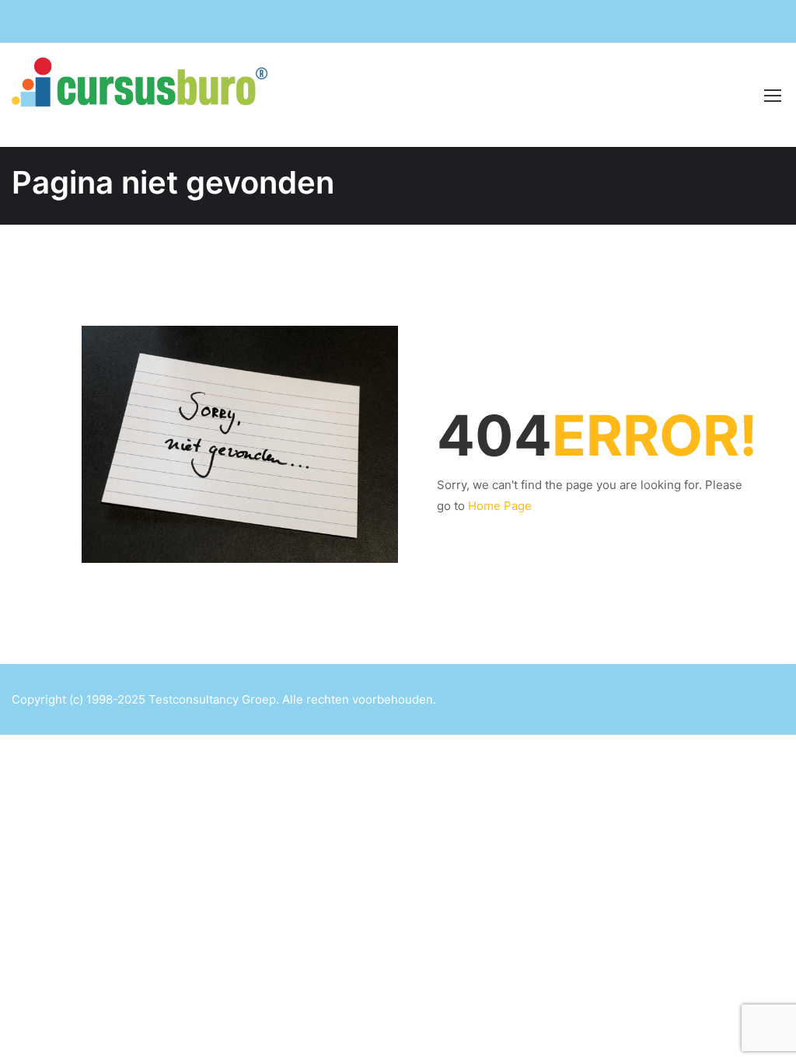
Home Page (500, 505)
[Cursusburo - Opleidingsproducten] (148, 95)
